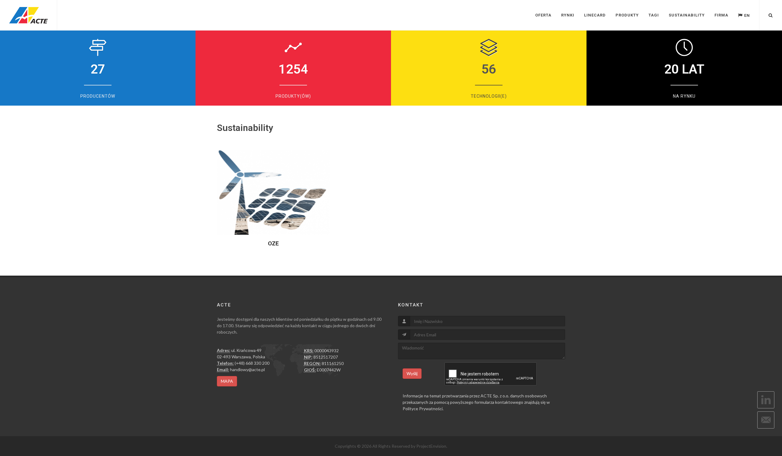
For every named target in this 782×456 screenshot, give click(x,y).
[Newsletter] (765, 420)
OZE (273, 243)
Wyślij (412, 373)
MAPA (227, 381)
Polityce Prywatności (423, 408)
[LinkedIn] (765, 399)
